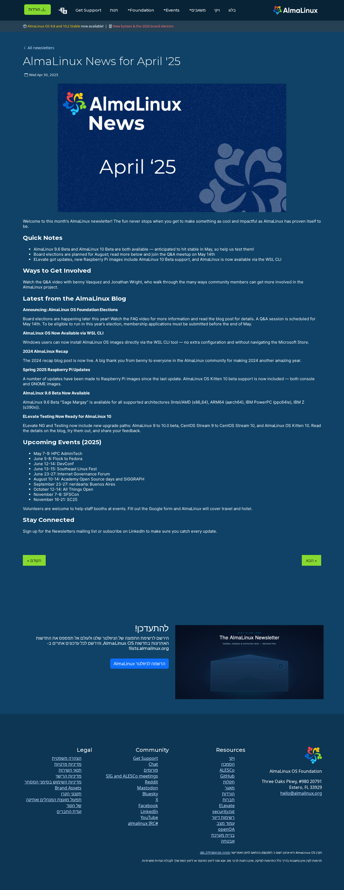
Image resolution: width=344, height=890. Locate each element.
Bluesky (150, 794)
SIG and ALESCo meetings (132, 776)
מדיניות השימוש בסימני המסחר (52, 782)
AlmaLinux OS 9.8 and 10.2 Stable (53, 26)
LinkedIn (149, 811)
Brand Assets (68, 788)
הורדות (34, 9)
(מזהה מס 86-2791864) (215, 852)
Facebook (148, 806)
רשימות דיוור (223, 817)
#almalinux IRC (143, 823)
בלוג (232, 10)
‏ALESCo (227, 770)
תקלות (229, 782)
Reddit (151, 782)
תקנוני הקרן (71, 794)
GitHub (227, 776)
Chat (153, 764)
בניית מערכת (223, 835)
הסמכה (228, 764)
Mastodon (147, 788)
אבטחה (228, 841)
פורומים (151, 770)
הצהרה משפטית (66, 758)
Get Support (88, 10)
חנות (114, 10)
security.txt (223, 811)
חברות (229, 800)
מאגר (230, 788)
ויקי (217, 10)
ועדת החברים (69, 811)
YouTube (149, 817)
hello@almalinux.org (301, 793)
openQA (226, 829)
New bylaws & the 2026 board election (143, 26)
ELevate (227, 806)
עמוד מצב (226, 823)
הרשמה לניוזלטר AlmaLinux (139, 664)
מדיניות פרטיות (67, 764)
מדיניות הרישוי (68, 776)
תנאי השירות (70, 770)
